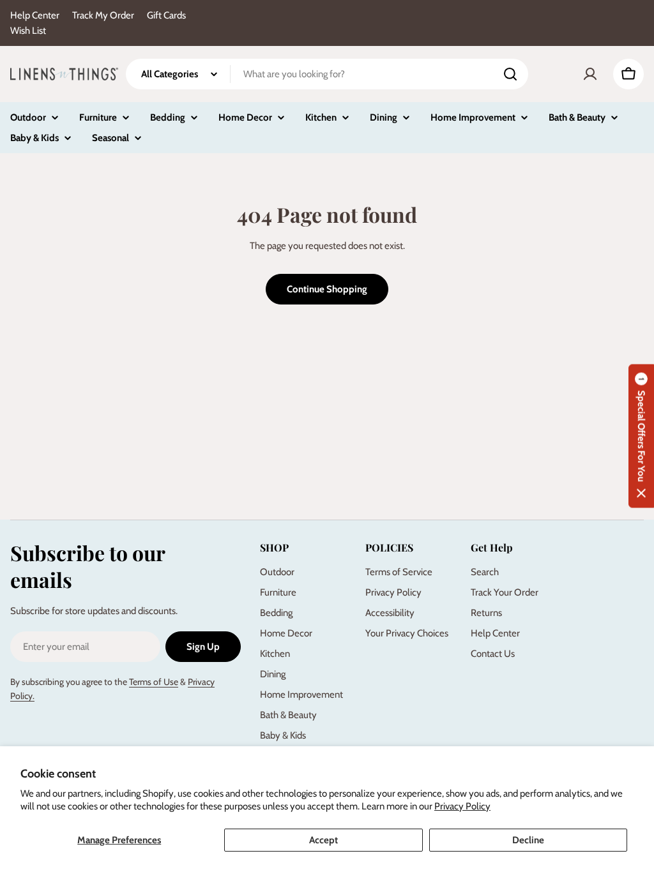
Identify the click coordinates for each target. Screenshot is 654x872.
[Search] (510, 74)
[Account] (590, 74)
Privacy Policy (462, 806)
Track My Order (103, 15)
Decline (528, 840)
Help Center (34, 15)
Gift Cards (166, 15)
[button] (641, 436)
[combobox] (327, 74)
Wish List (28, 30)
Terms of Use (153, 682)
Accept (323, 840)
